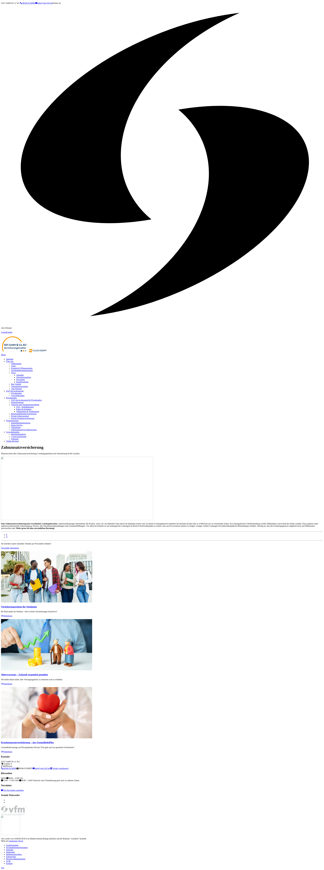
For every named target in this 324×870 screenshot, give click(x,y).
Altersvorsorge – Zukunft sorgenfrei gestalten (24, 674)
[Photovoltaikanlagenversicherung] (6, 535)
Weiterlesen (7, 616)
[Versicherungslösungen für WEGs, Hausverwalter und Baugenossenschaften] (6, 537)
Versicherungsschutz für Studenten (19, 606)
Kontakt (9, 332)
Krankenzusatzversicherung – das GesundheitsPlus (27, 742)
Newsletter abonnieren (10, 548)
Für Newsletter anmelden (14, 790)
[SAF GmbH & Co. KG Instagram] (7, 800)
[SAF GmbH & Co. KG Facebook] (7, 802)
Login (3, 332)
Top (2, 868)
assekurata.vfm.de (16, 841)
